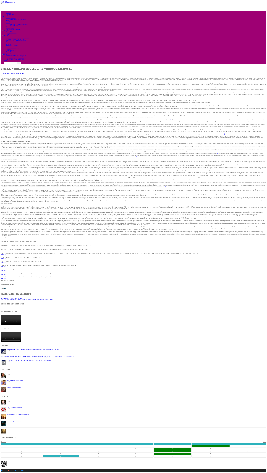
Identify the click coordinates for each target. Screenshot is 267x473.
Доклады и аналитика (11, 33)
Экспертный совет (10, 14)
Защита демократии (11, 18)
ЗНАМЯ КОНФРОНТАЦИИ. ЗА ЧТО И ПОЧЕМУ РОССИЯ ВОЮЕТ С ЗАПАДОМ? (59, 356)
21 (172, 453)
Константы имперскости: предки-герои (13, 428)
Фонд (4, 11)
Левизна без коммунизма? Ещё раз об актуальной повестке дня (18, 414)
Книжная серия (7, 53)
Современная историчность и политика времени (17, 38)
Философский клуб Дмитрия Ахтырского (16, 40)
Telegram (18, 470)
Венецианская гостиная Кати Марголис (15, 59)
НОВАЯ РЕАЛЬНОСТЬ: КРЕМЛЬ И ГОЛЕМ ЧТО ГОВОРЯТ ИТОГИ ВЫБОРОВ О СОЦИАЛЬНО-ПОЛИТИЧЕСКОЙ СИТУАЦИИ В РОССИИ (33, 349)
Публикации (21, 73)
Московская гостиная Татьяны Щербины (16, 55)
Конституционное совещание (13, 29)
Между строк (9, 44)
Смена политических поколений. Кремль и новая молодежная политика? (19, 400)
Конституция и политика (12, 45)
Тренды (8, 23)
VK (24, 470)
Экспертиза (6, 30)
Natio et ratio (9, 49)
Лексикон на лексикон (10, 373)
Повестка (5, 16)
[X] (3, 288)
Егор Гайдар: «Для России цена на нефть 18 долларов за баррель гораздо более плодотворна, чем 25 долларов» (27, 299)
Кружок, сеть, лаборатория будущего (15, 39)
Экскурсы (8, 26)
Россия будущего (10, 28)
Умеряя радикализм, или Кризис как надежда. (15, 380)
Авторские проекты (8, 36)
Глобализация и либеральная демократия (18, 24)
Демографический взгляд (12, 51)
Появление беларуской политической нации (14, 407)
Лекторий (5, 35)
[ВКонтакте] (1, 288)
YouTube (11, 470)
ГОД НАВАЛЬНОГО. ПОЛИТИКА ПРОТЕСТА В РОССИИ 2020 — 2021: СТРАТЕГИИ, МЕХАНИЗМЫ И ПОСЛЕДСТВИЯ (29, 360)
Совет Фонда (9, 13)
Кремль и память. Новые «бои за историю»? (14, 421)
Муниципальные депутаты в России (17, 19)
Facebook (4, 470)
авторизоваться (25, 307)
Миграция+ (9, 43)
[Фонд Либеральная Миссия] (8, 2)
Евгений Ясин (14, 73)
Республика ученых (11, 50)
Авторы (5, 60)
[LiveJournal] (5, 288)
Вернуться (3, 242)
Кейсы (7, 20)
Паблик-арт (6, 54)
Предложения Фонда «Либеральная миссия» (11, 298)
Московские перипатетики (12, 46)
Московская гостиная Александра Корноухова (17, 56)
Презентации (9, 34)
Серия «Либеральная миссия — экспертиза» (16, 31)
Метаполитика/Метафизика (12, 48)
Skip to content (4, 1)
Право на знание (10, 41)
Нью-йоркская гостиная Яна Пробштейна (16, 58)
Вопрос (10, 21)
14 (172, 451)
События (8, 15)
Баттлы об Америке (13, 25)
